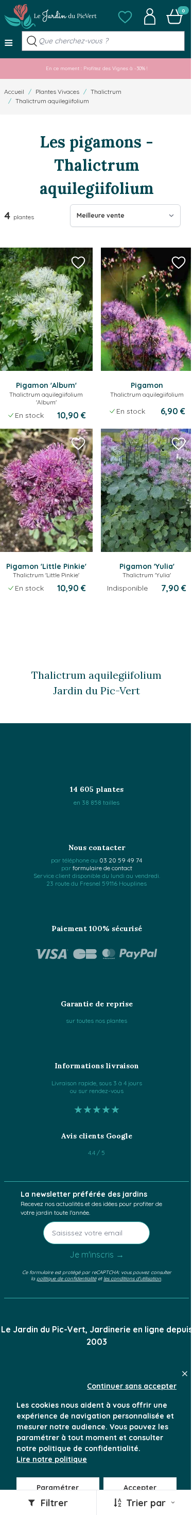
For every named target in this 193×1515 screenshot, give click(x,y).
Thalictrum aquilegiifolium (52, 101)
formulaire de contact (102, 868)
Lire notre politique (51, 1459)
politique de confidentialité (66, 1278)
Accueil (14, 91)
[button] (125, 16)
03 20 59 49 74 (120, 860)
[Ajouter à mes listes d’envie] (78, 262)
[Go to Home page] (50, 16)
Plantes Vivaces (57, 91)
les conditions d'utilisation (132, 1278)
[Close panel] (185, 1374)
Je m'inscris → (96, 1254)
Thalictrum (106, 91)
